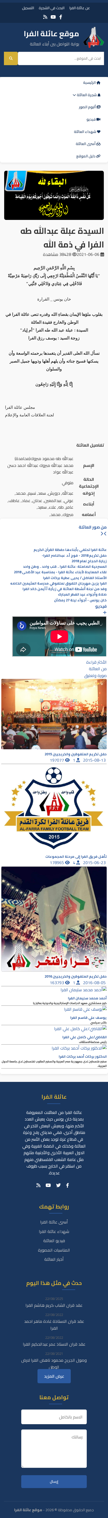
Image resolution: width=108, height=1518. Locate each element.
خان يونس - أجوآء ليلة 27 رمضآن (80, 600)
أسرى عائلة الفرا (54, 1222)
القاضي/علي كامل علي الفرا (84, 1037)
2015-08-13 (95, 760)
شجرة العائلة (87, 94)
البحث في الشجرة (51, 7)
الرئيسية (89, 82)
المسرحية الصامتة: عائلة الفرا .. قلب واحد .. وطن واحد (65, 566)
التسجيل (28, 7)
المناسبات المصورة (54, 1250)
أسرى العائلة (86, 143)
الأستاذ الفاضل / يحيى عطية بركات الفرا (75, 578)
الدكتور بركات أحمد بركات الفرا (83, 1056)
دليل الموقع (86, 156)
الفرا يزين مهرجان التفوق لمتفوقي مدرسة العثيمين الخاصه (58, 583)
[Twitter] (58, 1185)
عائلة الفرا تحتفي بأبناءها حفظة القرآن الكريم (70, 549)
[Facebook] (60, 17)
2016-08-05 (95, 983)
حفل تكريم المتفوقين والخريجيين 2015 (76, 754)
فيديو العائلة (54, 1241)
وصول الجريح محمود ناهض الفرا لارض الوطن (54, 1363)
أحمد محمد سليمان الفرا (87, 998)
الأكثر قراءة (96, 662)
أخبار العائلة (54, 1259)
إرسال (54, 1481)
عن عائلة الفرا (79, 7)
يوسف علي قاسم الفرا (88, 1017)
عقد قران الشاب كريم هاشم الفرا (54, 1305)
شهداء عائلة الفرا (54, 1231)
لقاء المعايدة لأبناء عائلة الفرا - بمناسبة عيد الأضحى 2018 (60, 572)
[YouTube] (53, 17)
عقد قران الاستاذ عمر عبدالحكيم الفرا (54, 1344)
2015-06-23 (95, 862)
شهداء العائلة (85, 131)
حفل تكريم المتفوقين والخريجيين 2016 (76, 976)
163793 (57, 983)
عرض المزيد (54, 1376)
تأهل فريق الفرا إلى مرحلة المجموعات (76, 856)
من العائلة (98, 669)
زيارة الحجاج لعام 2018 (89, 561)
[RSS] (45, 17)
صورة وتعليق (95, 675)
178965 (57, 862)
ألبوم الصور (87, 107)
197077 (57, 760)
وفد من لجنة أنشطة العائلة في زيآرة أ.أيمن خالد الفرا (65, 589)
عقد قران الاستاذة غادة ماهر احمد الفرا (54, 1324)
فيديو (91, 119)
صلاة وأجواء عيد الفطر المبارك (82, 594)
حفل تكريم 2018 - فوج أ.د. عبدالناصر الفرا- (74, 555)
